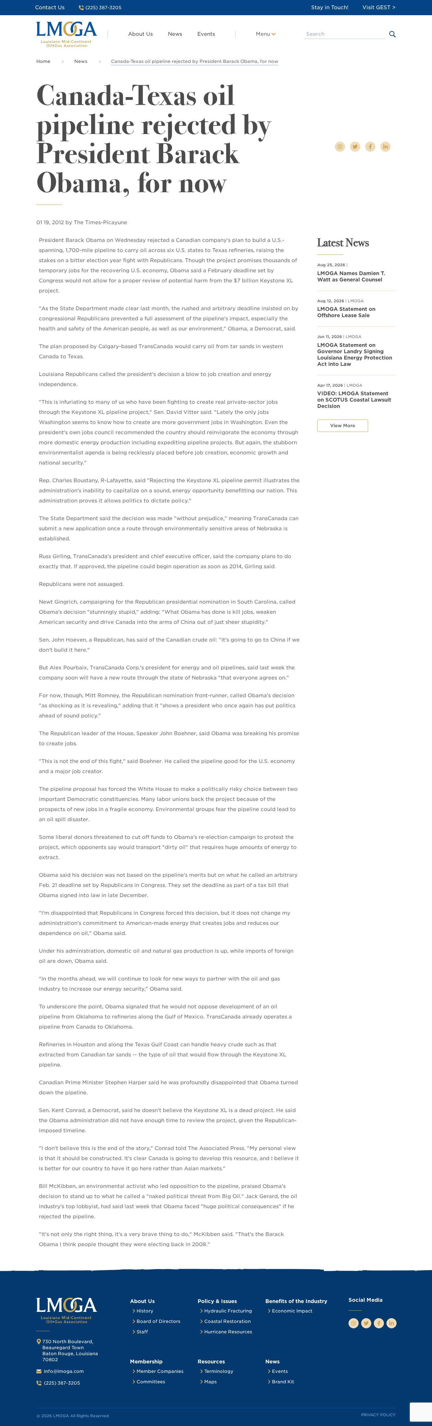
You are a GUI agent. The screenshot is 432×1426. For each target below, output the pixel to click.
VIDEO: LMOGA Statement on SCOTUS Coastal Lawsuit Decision (354, 399)
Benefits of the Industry (296, 1301)
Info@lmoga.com (64, 1371)
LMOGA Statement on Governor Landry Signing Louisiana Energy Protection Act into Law (354, 354)
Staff (142, 1331)
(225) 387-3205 (62, 1383)
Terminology (218, 1371)
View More (342, 425)
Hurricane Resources (228, 1331)
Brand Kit (283, 1381)
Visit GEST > (379, 7)
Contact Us (50, 7)
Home (43, 61)
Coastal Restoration (227, 1321)
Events (206, 34)
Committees (151, 1381)
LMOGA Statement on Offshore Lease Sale (346, 312)
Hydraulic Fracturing (228, 1310)
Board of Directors (158, 1321)
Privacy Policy (378, 1414)
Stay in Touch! (330, 7)
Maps (210, 1381)
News (175, 34)
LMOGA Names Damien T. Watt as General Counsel (351, 276)
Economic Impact (292, 1310)
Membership (146, 1362)
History (145, 1310)
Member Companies (160, 1371)
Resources (211, 1362)
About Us (140, 34)
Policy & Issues (217, 1301)
